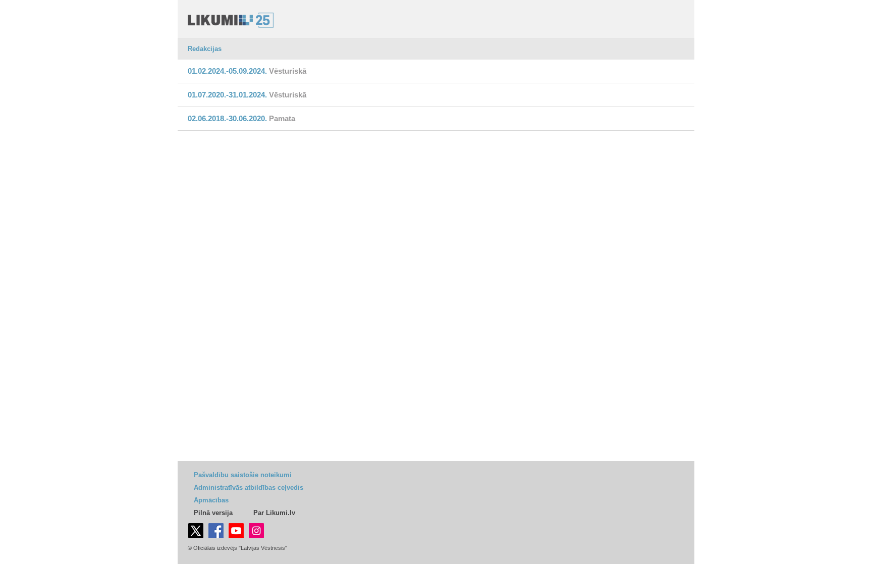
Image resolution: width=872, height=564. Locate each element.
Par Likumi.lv (274, 513)
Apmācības (211, 500)
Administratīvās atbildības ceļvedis (248, 487)
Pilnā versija (213, 513)
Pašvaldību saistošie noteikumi (243, 475)
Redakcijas (205, 49)
